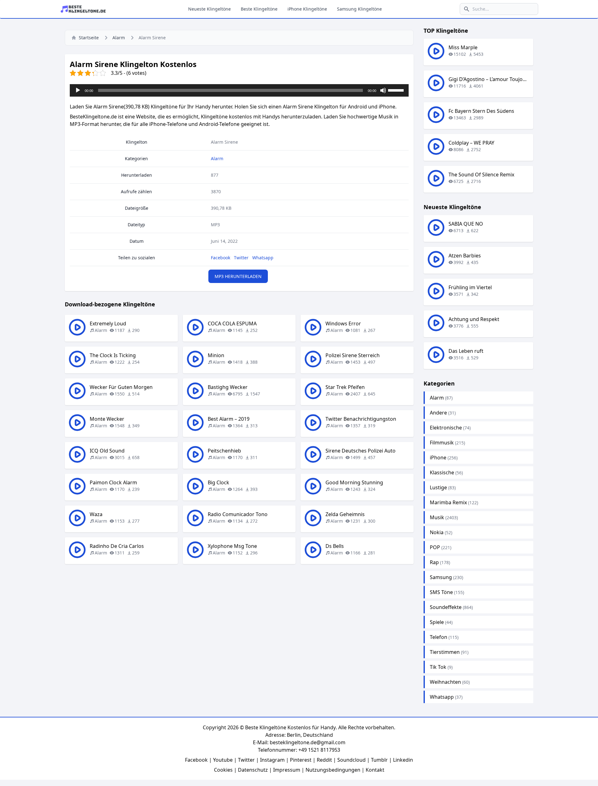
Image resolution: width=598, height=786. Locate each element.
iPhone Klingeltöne (307, 9)
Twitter (241, 258)
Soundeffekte (446, 607)
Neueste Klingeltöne (209, 9)
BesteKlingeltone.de (93, 116)
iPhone (438, 457)
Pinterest (300, 759)
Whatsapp (262, 258)
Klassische (442, 472)
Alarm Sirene (224, 142)
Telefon (438, 637)
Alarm (118, 38)
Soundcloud (351, 759)
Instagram (272, 759)
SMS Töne (441, 592)
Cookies (223, 769)
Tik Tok (438, 667)
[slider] (397, 89)
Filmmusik (442, 442)
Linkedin (403, 759)
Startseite (89, 38)
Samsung (441, 577)
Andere (438, 412)
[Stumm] (383, 90)
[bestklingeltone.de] (85, 9)
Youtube (223, 759)
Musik (437, 517)
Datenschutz (253, 769)
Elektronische (446, 427)
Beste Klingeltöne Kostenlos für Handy (290, 727)
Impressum (286, 769)
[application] (239, 90)
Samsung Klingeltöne (359, 9)
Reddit (324, 759)
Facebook (220, 258)
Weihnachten (445, 681)
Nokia (437, 532)
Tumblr (379, 759)
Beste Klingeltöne (259, 9)
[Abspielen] (78, 90)
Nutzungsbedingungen (333, 769)
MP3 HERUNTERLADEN (238, 276)
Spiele (437, 622)
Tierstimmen (445, 652)
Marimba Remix (448, 502)
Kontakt (375, 769)
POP (435, 547)
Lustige (438, 487)
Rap (434, 562)
